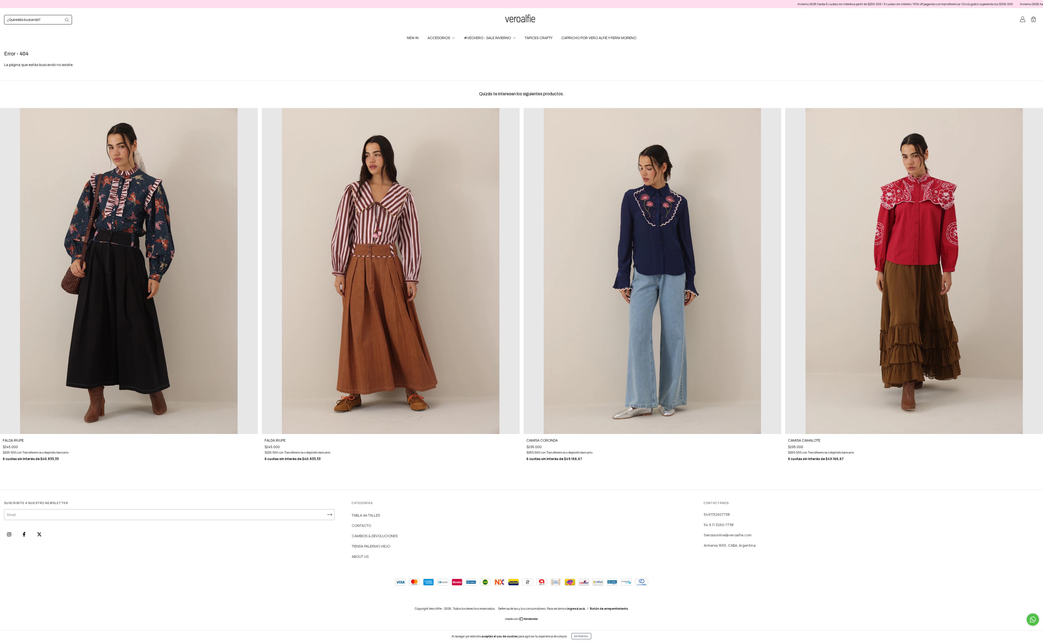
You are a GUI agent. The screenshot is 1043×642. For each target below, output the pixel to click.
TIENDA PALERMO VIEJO (371, 546)
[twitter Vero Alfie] (39, 534)
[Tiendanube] (522, 619)
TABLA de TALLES (366, 515)
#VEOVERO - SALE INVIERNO (488, 37)
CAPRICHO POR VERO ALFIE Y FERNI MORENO (598, 37)
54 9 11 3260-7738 (719, 524)
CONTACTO (361, 525)
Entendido (581, 636)
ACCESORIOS (439, 37)
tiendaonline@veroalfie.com (728, 535)
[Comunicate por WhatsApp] (1033, 619)
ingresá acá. (576, 608)
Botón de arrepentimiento (609, 608)
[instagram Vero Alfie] (9, 534)
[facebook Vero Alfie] (24, 534)
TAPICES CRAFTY (538, 37)
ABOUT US (360, 556)
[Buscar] (66, 19)
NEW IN (413, 37)
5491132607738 (717, 514)
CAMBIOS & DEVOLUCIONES (375, 535)
